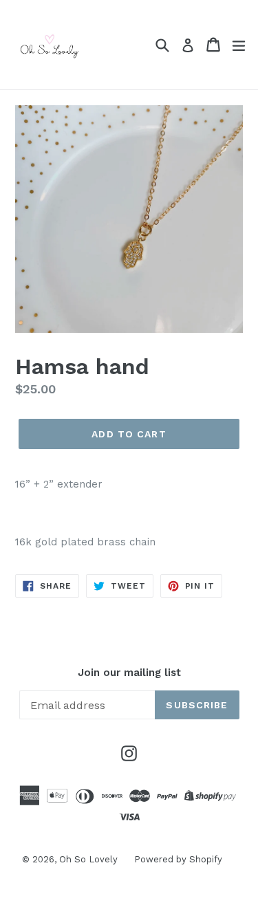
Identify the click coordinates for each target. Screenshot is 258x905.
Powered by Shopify (178, 859)
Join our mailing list (129, 672)
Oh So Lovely (89, 859)
